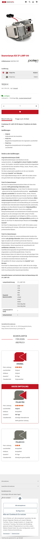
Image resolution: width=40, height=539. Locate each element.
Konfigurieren (20, 511)
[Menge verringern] (4, 106)
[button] (29, 2)
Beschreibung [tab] (6, 119)
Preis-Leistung (7, 367)
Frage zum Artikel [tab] (22, 119)
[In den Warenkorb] (2, 8)
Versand (15, 88)
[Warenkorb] (37, 2)
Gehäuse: (5, 373)
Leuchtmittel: (7, 370)
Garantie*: (6, 376)
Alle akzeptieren (20, 505)
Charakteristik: (7, 379)
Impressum (6, 533)
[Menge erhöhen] (36, 106)
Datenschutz (15, 533)
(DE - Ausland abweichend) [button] (23, 98)
